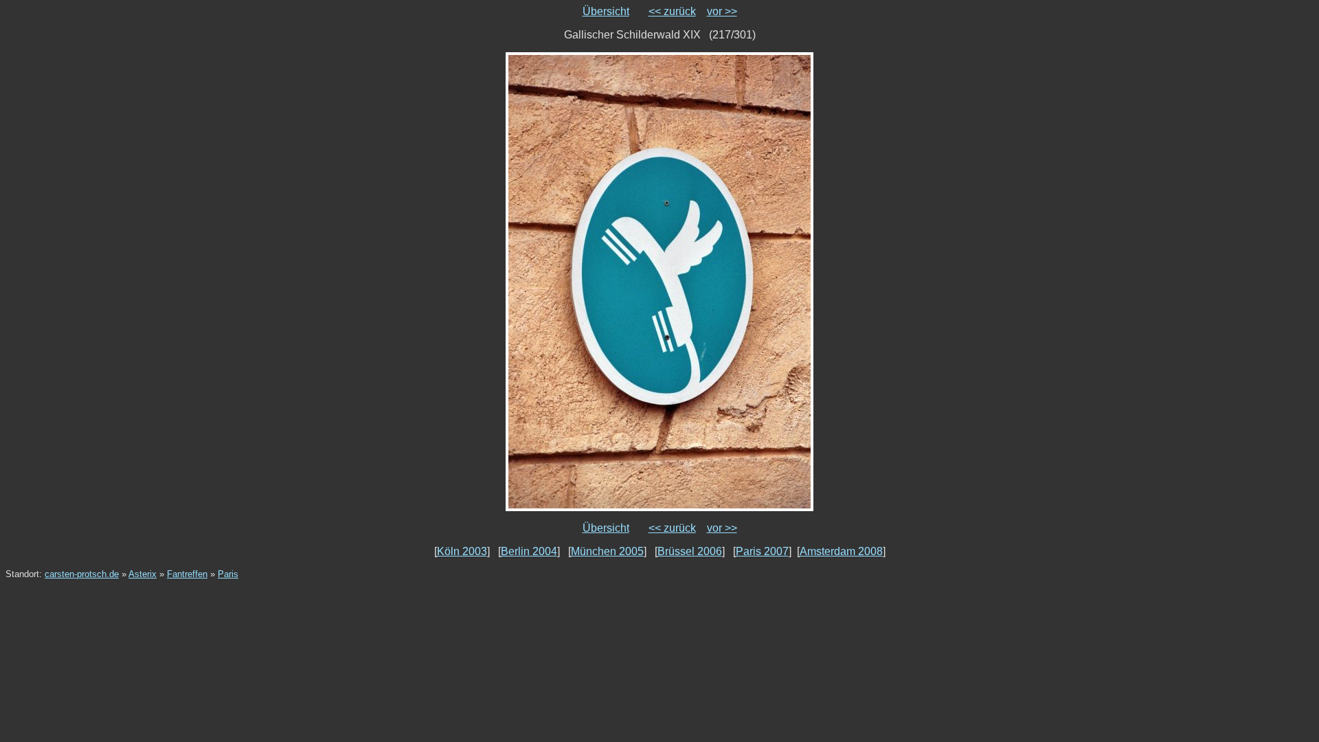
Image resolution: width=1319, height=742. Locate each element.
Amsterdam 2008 (841, 551)
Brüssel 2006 (689, 551)
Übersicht (606, 11)
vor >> (722, 11)
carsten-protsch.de (82, 574)
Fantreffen (187, 574)
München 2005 (607, 551)
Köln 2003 (462, 551)
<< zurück (672, 11)
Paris (228, 574)
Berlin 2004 (529, 551)
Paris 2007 (762, 551)
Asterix (142, 574)
